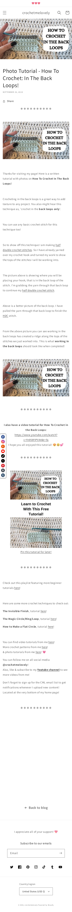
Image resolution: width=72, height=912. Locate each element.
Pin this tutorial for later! (36, 552)
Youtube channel (48, 669)
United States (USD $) (33, 891)
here (17, 588)
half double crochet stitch (38, 290)
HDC (5, 315)
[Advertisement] (36, 759)
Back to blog (38, 807)
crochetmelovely (31, 905)
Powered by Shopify (46, 905)
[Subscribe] (60, 853)
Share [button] (10, 101)
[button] (5, 13)
